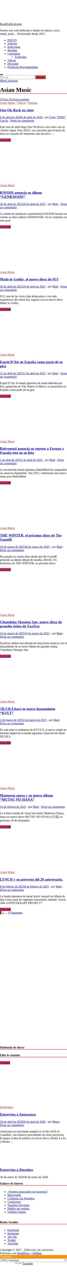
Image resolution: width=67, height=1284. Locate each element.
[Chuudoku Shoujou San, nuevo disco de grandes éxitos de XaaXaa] (33, 592)
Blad (55, 204)
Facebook (13, 1230)
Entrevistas (13, 46)
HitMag (37, 1253)
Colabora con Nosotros (21, 1198)
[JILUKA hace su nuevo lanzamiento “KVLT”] (33, 679)
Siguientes (16, 912)
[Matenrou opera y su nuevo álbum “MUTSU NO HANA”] (33, 766)
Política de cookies (18, 1208)
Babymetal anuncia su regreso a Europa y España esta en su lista (32, 451)
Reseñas (12, 50)
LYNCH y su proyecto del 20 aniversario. (31, 879)
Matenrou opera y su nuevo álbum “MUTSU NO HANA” (26, 797)
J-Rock (11, 60)
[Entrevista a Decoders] (12, 1162)
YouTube (12, 1243)
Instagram (13, 1233)
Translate (27, 1263)
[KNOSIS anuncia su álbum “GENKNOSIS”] (33, 163)
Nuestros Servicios (18, 1205)
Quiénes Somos (16, 1211)
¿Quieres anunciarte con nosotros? (27, 1191)
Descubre (13, 63)
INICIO (12, 40)
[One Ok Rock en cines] (33, 99)
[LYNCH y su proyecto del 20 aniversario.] (33, 850)
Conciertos (13, 53)
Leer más (5, 140)
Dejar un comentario (22, 120)
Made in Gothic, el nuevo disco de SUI (29, 279)
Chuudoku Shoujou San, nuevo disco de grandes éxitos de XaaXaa (31, 624)
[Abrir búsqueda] (1, 74)
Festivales (20, 57)
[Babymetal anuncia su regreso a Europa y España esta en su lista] (33, 419)
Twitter (11, 1240)
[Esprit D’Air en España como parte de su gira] (33, 332)
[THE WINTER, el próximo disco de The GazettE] (33, 505)
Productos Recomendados (22, 67)
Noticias (12, 43)
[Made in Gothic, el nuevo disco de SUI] (33, 250)
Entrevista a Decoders (16, 1170)
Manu (55, 1121)
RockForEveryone (11, 24)
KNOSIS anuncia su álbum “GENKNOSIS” (21, 195)
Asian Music (7, 102)
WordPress (23, 1253)
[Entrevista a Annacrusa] (32, 1103)
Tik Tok (12, 1236)
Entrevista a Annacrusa (18, 1114)
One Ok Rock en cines (17, 110)
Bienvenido (14, 1195)
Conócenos (14, 1201)
